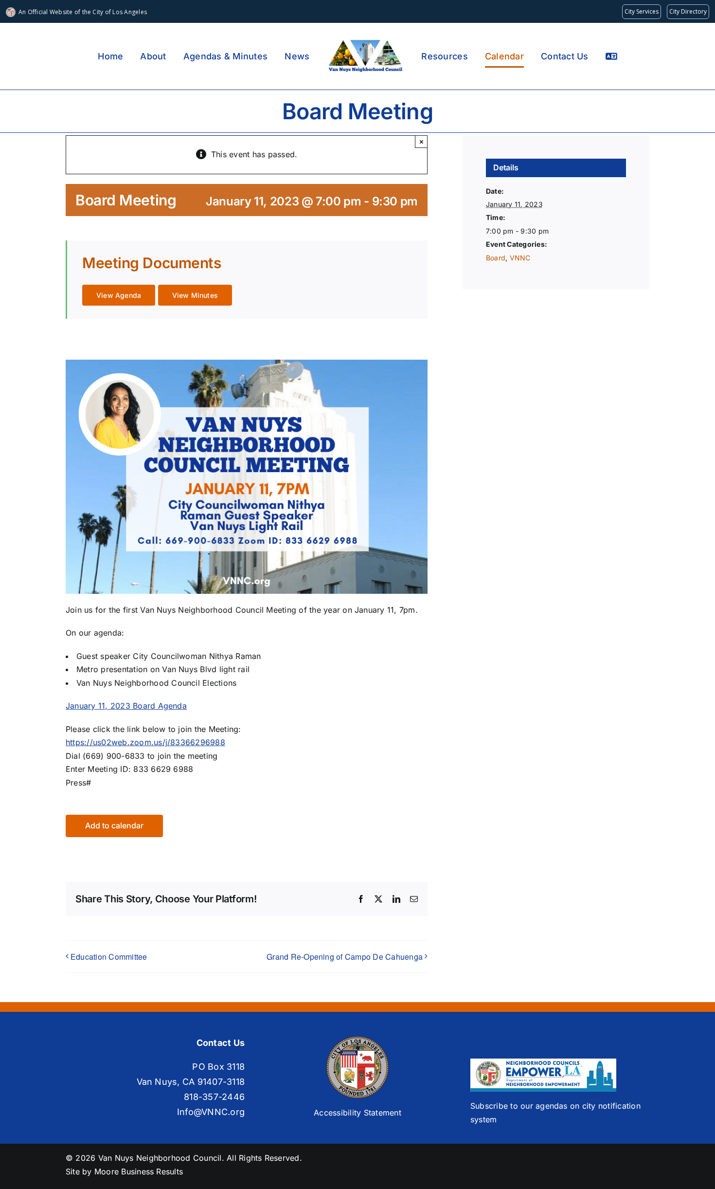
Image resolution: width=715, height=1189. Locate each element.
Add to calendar (114, 825)
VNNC (520, 258)
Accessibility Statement (357, 1112)
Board (495, 258)
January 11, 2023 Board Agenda (126, 706)
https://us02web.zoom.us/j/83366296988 (145, 742)
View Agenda (118, 295)
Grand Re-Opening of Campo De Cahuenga (345, 956)
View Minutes (195, 295)
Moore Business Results (138, 1171)
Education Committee (109, 956)
